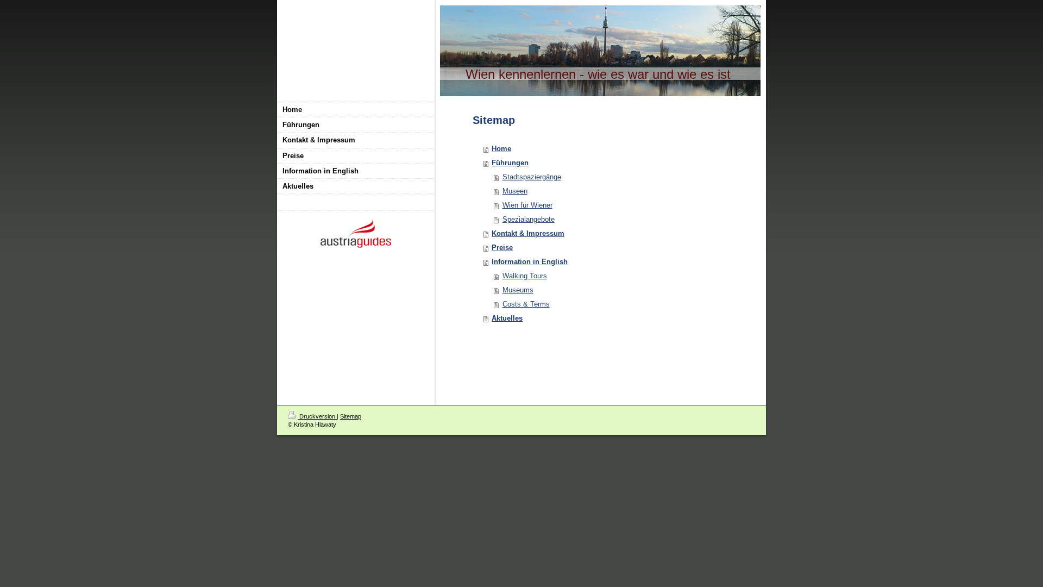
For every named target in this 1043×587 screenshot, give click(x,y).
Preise (502, 247)
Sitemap (350, 416)
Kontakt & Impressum (528, 233)
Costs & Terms (526, 304)
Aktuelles (507, 318)
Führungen (510, 163)
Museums (517, 290)
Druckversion (317, 416)
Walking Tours (524, 276)
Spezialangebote (528, 219)
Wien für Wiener (527, 205)
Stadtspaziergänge (531, 177)
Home (501, 149)
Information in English (530, 262)
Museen (514, 191)
